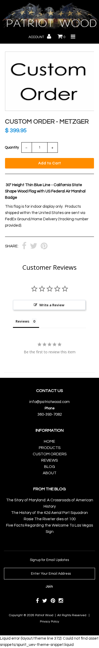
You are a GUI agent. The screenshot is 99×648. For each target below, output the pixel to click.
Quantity (12, 147)
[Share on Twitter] (33, 246)
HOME (49, 441)
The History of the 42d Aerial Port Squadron (49, 513)
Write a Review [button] (51, 305)
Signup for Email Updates (49, 560)
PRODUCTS (49, 448)
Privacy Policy (49, 621)
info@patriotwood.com (49, 402)
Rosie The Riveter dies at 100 (50, 519)
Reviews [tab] (22, 321)
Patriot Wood (44, 615)
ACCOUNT (37, 37)
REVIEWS (49, 460)
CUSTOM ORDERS (50, 454)
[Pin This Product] (44, 246)
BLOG (49, 467)
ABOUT (49, 473)
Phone (50, 408)
